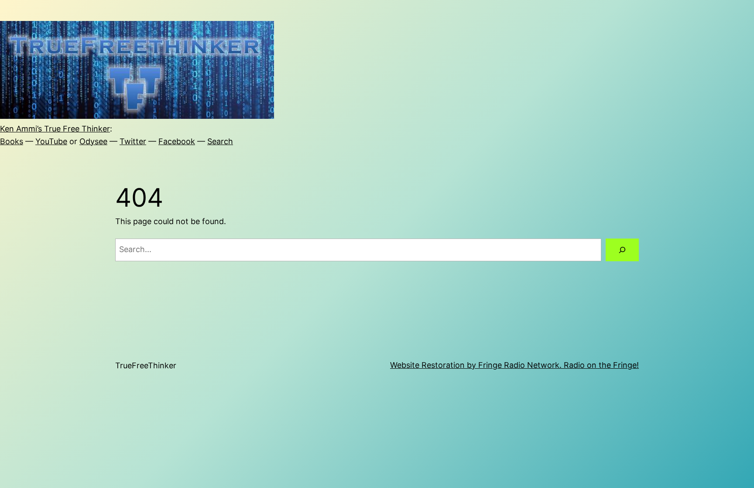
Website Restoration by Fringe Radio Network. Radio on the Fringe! (514, 365)
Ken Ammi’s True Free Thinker (55, 128)
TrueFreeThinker (145, 365)
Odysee (93, 141)
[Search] (622, 250)
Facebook (176, 141)
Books (11, 141)
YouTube (51, 141)
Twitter (133, 141)
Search (220, 141)
